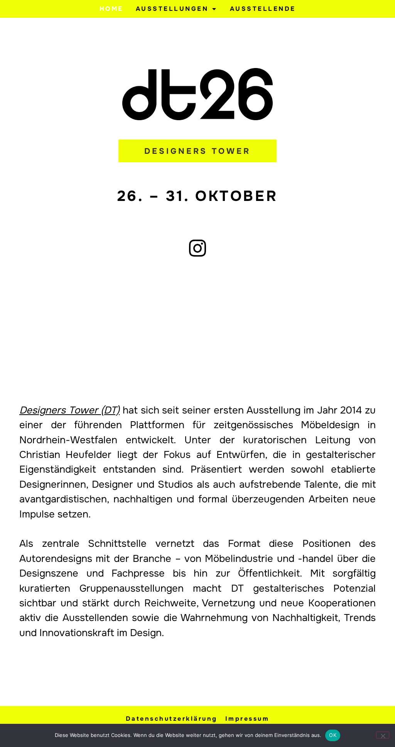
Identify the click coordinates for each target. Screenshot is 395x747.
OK (332, 735)
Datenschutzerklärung (172, 719)
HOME (111, 9)
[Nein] (382, 735)
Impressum (247, 719)
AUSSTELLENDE (263, 9)
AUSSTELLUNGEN (172, 9)
